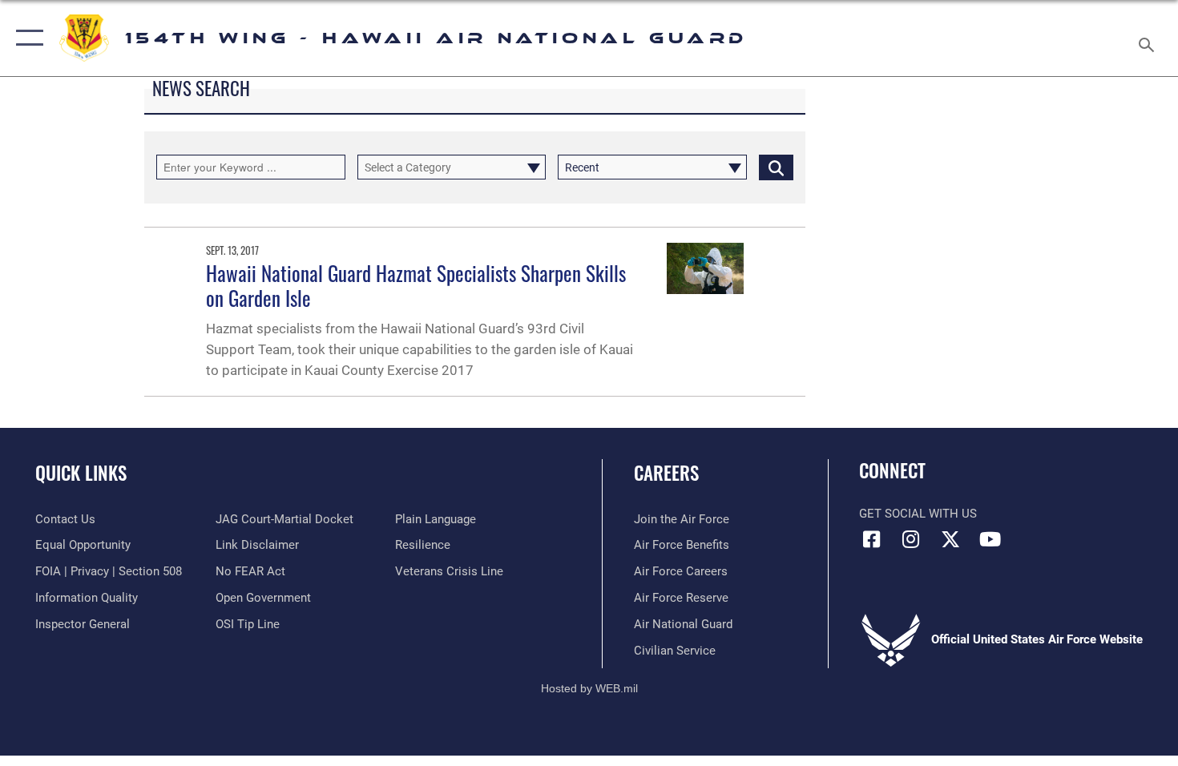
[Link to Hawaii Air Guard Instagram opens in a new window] (911, 539)
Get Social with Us (918, 513)
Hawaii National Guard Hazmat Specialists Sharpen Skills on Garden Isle (416, 285)
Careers (666, 472)
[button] (26, 38)
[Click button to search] (776, 167)
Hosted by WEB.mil (589, 688)
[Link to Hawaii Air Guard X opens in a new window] (950, 539)
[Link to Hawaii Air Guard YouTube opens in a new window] (990, 539)
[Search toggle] (1149, 38)
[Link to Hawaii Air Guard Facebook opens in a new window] (871, 539)
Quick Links (81, 472)
